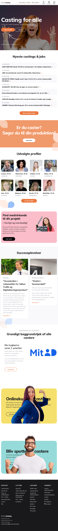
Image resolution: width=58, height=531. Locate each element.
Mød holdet (47, 492)
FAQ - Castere (19, 499)
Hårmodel (32, 499)
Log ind (20, 29)
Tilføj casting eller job (21, 491)
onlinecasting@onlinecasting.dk (10, 524)
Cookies (46, 497)
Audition (32, 504)
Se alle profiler (29, 201)
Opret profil (8, 29)
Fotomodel (33, 511)
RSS (2, 504)
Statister (32, 497)
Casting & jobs (5, 488)
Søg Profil (35, 2)
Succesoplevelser (5, 499)
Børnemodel (33, 501)
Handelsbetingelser (49, 495)
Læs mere (29, 140)
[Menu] (54, 2)
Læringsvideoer (34, 491)
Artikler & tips (33, 488)
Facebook (48, 504)
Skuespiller (32, 508)
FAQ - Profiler (4, 497)
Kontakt (46, 499)
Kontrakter (18, 501)
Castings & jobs (24, 2)
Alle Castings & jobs (29, 113)
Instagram (48, 501)
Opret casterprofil (20, 493)
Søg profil (18, 488)
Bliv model (32, 506)
